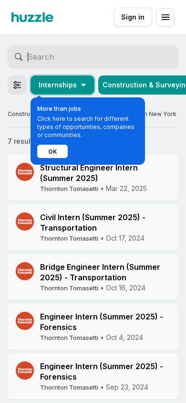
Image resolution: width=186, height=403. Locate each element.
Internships (58, 85)
